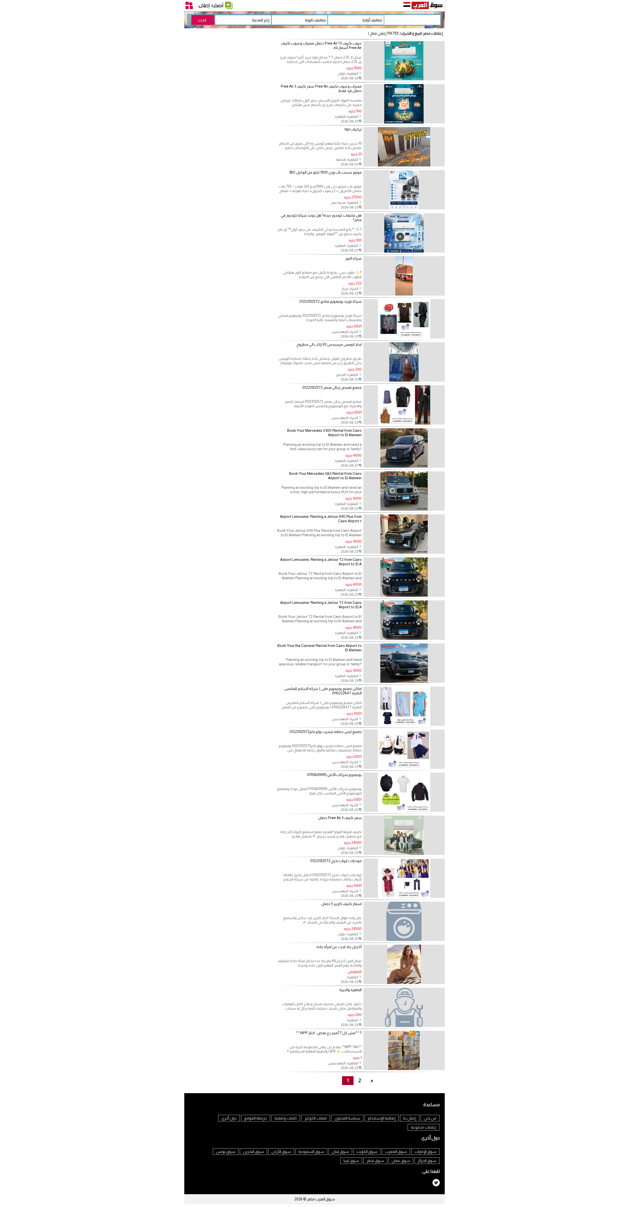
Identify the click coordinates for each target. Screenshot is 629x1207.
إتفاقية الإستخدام (382, 1118)
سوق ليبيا (351, 1161)
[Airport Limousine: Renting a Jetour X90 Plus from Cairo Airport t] (404, 552)
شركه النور (353, 258)
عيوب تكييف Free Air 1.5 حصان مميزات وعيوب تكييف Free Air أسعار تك (321, 45)
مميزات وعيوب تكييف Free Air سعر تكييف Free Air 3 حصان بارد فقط (321, 88)
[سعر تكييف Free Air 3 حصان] (404, 853)
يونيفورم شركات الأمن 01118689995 (334, 775)
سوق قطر (375, 1161)
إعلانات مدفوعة (423, 1127)
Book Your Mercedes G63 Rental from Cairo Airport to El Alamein (325, 475)
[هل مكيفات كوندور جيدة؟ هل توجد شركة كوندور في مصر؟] (404, 251)
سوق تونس (225, 1151)
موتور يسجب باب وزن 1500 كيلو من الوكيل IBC (325, 172)
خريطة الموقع (255, 1118)
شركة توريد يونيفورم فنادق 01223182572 (331, 301)
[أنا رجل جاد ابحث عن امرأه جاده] (404, 983)
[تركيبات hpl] (404, 165)
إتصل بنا (409, 1118)
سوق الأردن (281, 1151)
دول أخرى (229, 1118)
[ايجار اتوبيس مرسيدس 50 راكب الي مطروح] (404, 380)
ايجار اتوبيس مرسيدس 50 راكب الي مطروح (329, 344)
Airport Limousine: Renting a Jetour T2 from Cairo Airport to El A (321, 561)
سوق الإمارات (425, 1151)
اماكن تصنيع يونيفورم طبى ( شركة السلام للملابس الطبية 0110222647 (323, 690)
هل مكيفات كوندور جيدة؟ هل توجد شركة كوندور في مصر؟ (321, 217)
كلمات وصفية (285, 1118)
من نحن (430, 1118)
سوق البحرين (253, 1151)
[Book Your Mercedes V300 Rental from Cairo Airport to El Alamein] (404, 466)
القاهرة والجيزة (350, 990)
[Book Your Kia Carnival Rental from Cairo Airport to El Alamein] (404, 681)
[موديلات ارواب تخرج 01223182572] (404, 896)
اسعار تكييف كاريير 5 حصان (341, 904)
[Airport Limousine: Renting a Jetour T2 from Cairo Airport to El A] (404, 595)
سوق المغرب (396, 1151)
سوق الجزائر (427, 1161)
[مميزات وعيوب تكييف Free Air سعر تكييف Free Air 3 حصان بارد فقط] (404, 122)
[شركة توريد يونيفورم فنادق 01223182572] (404, 337)
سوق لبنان (340, 1151)
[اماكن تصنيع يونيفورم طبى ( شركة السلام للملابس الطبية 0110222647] (404, 724)
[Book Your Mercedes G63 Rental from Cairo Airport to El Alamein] (404, 509)
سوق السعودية (311, 1151)
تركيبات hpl (353, 129)
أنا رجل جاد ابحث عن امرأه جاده (339, 947)
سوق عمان (401, 1161)
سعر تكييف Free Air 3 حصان (340, 818)
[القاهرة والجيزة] (404, 1026)
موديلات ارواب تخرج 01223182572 (336, 861)
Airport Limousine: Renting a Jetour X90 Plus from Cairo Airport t (321, 518)
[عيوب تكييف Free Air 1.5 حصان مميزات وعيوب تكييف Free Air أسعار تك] (404, 79)
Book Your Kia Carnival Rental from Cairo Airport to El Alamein (319, 647)
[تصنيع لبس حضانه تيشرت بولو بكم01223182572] (404, 767)
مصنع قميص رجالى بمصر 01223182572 (332, 387)
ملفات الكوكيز (315, 1118)
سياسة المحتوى (347, 1118)
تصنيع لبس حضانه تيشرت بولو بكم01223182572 (325, 732)
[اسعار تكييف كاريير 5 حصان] (404, 940)
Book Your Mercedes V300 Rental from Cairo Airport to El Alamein (324, 432)
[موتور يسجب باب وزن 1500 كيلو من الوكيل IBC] (404, 208)
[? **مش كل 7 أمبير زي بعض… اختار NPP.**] (404, 1069)
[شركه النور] (404, 294)
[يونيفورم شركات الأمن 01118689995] (404, 810)
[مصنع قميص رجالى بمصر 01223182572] (404, 423)
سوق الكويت (367, 1151)
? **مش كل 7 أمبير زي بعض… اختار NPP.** (329, 1033)
